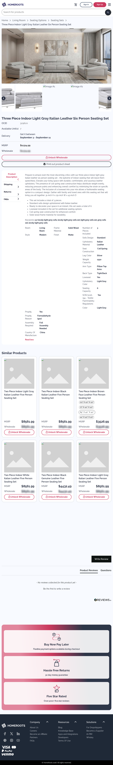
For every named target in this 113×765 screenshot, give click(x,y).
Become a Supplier (95, 731)
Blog (60, 727)
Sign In (86, 5)
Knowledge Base (65, 731)
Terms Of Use (64, 740)
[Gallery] (56, 98)
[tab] (12, 176)
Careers (33, 731)
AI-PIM (89, 734)
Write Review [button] (101, 559)
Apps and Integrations (68, 734)
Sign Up (100, 5)
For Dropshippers (94, 727)
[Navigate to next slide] (109, 98)
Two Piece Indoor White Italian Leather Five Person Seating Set (18, 478)
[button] (56, 588)
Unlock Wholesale (58, 157)
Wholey (89, 737)
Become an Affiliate (38, 734)
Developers (63, 737)
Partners (33, 737)
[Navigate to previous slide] (4, 98)
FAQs (32, 740)
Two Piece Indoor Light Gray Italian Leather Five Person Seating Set (19, 394)
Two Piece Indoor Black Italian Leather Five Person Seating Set (55, 394)
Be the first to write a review (56, 589)
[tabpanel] (66, 257)
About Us (34, 727)
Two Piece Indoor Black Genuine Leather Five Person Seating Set (53, 478)
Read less (29, 340)
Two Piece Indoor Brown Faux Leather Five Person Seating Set (92, 394)
